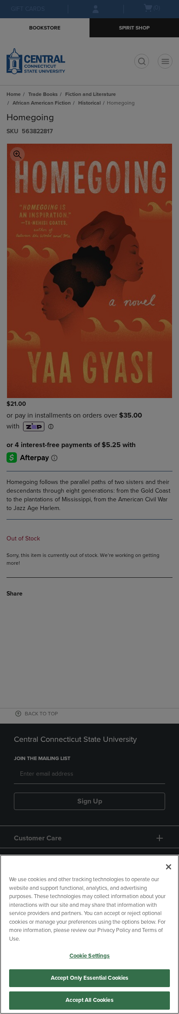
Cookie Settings (90, 955)
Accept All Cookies (89, 1000)
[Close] (168, 866)
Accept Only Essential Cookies (90, 977)
